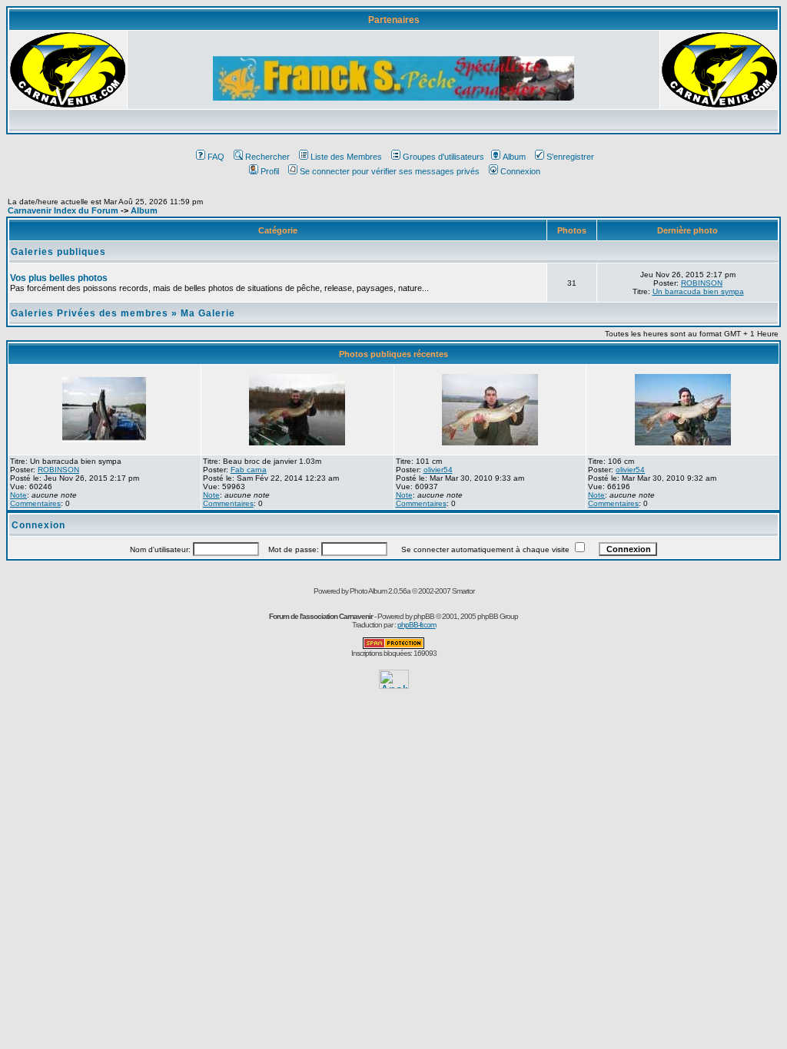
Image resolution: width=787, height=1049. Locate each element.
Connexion (520, 171)
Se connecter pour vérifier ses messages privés (390, 171)
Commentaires (35, 503)
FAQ (216, 156)
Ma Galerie (208, 313)
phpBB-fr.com (416, 624)
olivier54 (438, 469)
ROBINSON (701, 283)
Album (514, 156)
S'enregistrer (570, 156)
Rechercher (267, 156)
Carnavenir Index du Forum (63, 210)
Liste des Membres (346, 156)
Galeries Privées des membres (89, 313)
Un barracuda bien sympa (698, 291)
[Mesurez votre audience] (394, 684)
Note (18, 495)
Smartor (463, 591)
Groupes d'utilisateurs (443, 156)
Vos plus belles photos (59, 278)
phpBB (423, 616)
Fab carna (249, 469)
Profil (270, 171)
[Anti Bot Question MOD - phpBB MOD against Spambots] (393, 646)
